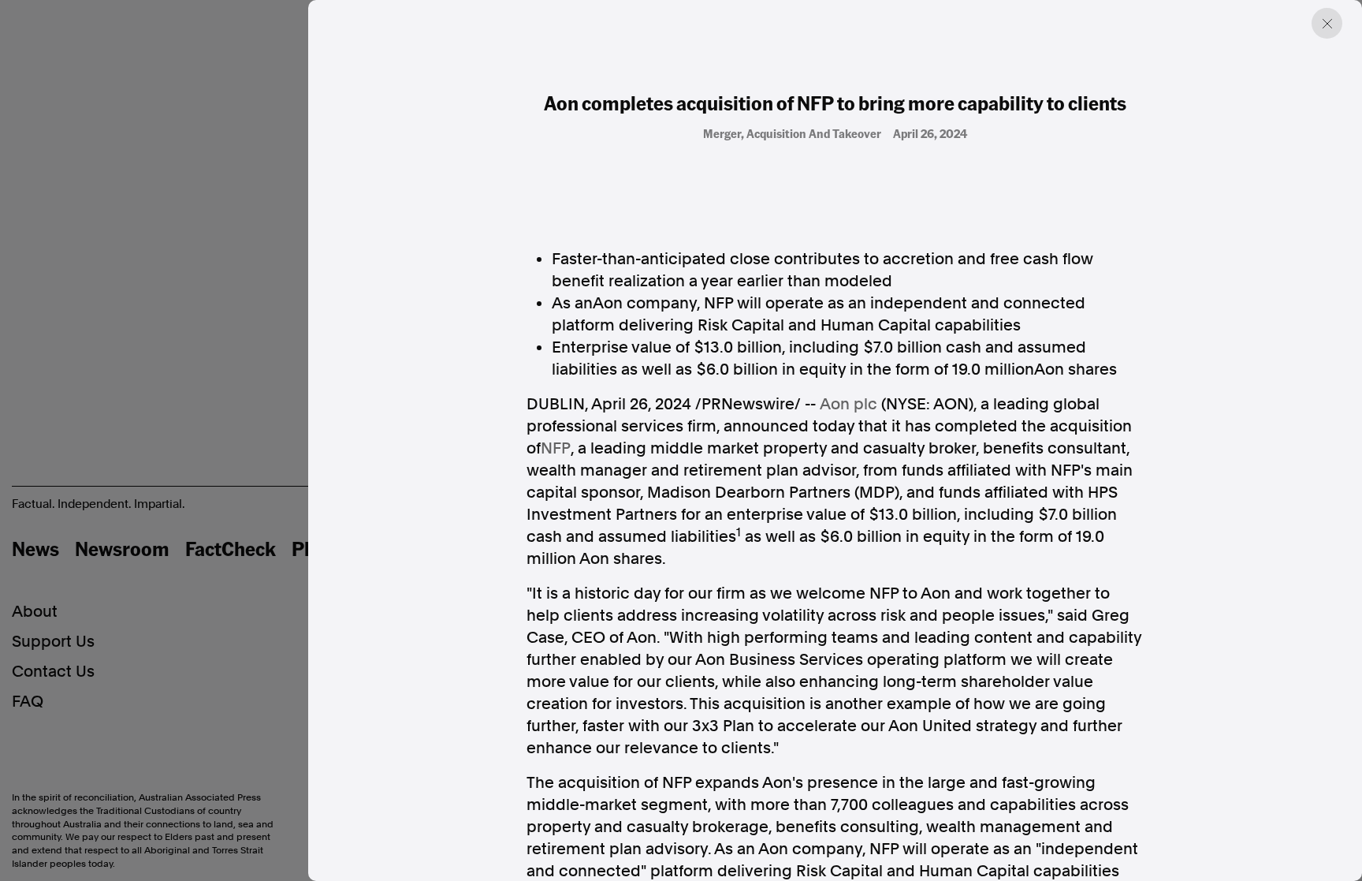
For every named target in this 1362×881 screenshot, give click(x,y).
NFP (556, 448)
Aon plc (848, 403)
